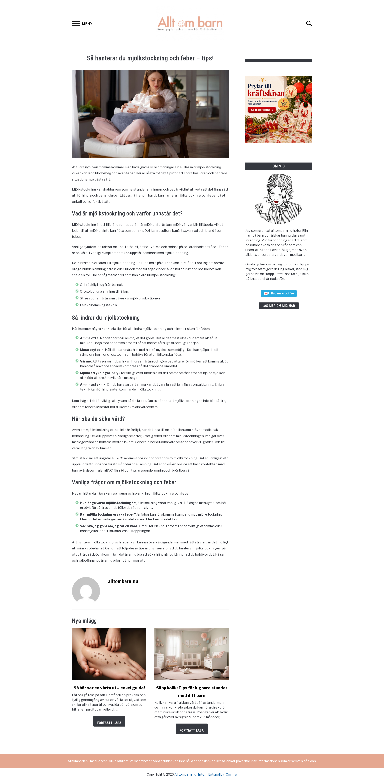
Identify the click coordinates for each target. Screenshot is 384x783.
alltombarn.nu (123, 581)
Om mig (231, 774)
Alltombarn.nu (185, 774)
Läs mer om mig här (278, 306)
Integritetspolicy (211, 774)
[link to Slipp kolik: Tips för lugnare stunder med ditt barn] (191, 654)
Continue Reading (109, 721)
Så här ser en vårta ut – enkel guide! (109, 688)
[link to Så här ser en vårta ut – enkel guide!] (109, 654)
